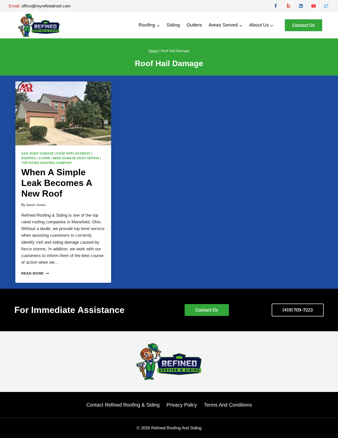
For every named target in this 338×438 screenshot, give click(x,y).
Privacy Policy (182, 405)
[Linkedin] (300, 5)
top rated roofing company (46, 163)
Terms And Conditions (228, 405)
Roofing (28, 158)
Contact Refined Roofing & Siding (123, 405)
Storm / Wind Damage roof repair (69, 158)
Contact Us (303, 25)
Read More (35, 273)
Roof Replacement (73, 153)
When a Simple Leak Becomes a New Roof (56, 183)
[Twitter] (326, 5)
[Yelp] (288, 5)
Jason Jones (36, 205)
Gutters (194, 24)
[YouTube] (313, 5)
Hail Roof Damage (37, 153)
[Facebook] (275, 5)
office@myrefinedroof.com (46, 6)
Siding (173, 24)
